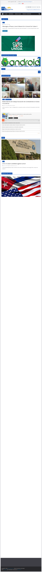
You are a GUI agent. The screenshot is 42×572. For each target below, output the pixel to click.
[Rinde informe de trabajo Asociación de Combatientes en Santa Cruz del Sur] (21, 87)
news (3, 22)
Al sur (6, 13)
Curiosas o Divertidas (26, 13)
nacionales (11, 13)
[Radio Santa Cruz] (2, 14)
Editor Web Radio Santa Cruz (13, 165)
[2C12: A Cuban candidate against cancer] (21, 149)
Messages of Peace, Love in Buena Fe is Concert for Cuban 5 (19, 26)
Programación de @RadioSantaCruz (34, 9)
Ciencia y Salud (18, 13)
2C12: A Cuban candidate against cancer (14, 163)
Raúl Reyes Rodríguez (12, 105)
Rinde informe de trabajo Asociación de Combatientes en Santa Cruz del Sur (20, 102)
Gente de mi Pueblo (8, 99)
